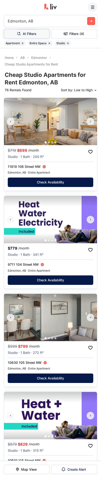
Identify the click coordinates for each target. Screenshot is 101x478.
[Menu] (92, 7)
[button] (46, 142)
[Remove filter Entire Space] (49, 43)
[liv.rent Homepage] (50, 7)
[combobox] (8, 21)
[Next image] (90, 121)
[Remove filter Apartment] (22, 43)
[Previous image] (10, 121)
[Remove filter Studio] (68, 43)
